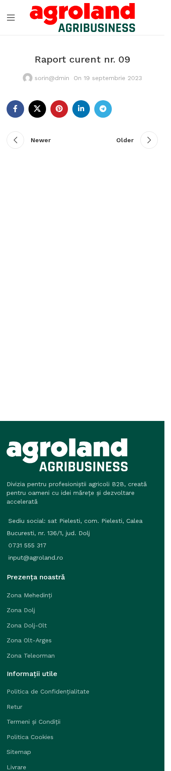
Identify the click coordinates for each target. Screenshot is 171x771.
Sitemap (19, 751)
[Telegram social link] (103, 109)
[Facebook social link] (15, 109)
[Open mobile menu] (11, 17)
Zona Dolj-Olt (27, 625)
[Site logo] (82, 17)
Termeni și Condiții (34, 721)
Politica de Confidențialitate (48, 691)
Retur (14, 706)
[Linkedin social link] (81, 109)
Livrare (16, 767)
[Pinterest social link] (59, 109)
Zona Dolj (21, 609)
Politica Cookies (30, 736)
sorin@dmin (52, 77)
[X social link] (37, 109)
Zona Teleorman (31, 655)
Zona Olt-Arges (29, 640)
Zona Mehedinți (29, 595)
